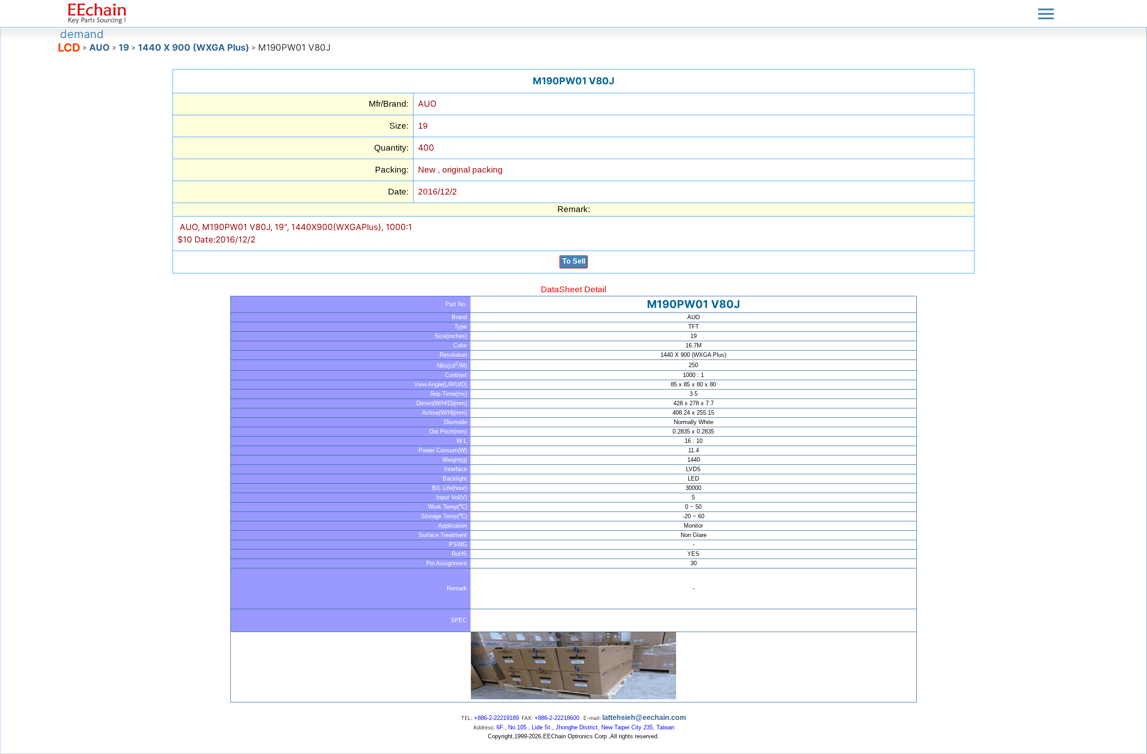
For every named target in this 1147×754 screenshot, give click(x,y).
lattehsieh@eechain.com (644, 717)
